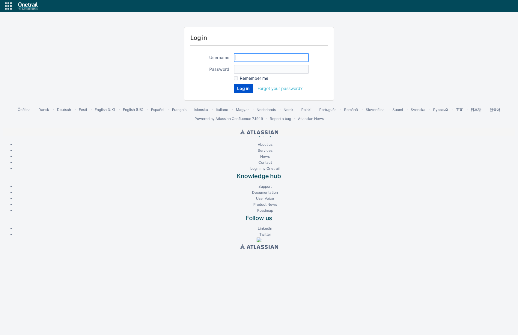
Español (157, 109)
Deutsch (64, 109)
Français (179, 109)
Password (219, 69)
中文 (459, 109)
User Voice (265, 198)
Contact (265, 162)
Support (265, 186)
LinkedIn (265, 228)
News (265, 156)
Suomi (397, 109)
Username (219, 57)
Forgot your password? (280, 88)
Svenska (418, 109)
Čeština (24, 109)
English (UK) (105, 109)
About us (265, 144)
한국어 (495, 109)
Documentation (265, 192)
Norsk (288, 109)
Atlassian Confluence (233, 118)
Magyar (242, 109)
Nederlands (266, 109)
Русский (440, 109)
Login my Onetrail (265, 168)
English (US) (133, 109)
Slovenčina (375, 109)
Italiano (222, 109)
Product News (265, 204)
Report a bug (280, 118)
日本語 (476, 110)
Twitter (265, 234)
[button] (8, 6)
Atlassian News (311, 118)
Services (265, 150)
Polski (306, 109)
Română (351, 109)
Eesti (83, 109)
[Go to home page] (28, 6)
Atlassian (259, 132)
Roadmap (265, 210)
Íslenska (201, 109)
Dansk (43, 109)
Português (327, 109)
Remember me (254, 78)
